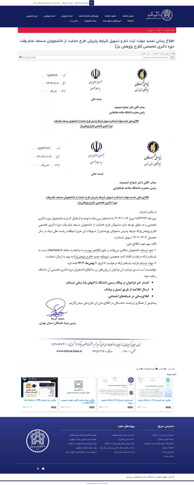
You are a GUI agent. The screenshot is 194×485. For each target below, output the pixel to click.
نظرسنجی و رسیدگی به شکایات (163, 435)
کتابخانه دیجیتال (168, 447)
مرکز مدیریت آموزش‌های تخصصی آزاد (46, 3)
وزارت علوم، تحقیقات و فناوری (86, 447)
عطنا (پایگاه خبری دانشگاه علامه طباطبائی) (159, 443)
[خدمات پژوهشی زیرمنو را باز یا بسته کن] (40, 16)
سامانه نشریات (169, 456)
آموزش (150, 30)
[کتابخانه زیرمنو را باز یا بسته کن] (124, 21)
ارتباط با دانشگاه (67, 3)
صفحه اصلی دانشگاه (82, 3)
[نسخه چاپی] (20, 57)
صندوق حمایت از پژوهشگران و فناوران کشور (81, 452)
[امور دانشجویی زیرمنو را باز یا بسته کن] (23, 16)
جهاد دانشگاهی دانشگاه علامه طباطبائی (82, 435)
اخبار (159, 30)
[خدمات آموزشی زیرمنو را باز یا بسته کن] (58, 16)
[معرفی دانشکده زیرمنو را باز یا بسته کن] (119, 16)
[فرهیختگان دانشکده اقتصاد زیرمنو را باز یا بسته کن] (76, 16)
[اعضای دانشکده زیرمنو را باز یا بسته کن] (101, 16)
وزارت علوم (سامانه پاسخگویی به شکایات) (82, 443)
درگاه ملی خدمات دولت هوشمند (123, 435)
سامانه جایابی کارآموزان (126, 439)
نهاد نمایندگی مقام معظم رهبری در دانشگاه (119, 443)
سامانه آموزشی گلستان (166, 439)
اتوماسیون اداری (168, 452)
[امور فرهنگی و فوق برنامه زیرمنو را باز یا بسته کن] (99, 21)
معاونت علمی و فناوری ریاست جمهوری (83, 439)
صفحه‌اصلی (169, 30)
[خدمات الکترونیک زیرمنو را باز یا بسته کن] (81, 21)
